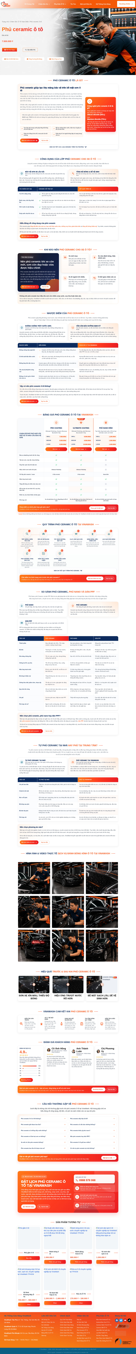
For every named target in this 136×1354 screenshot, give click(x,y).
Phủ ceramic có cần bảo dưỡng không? (82, 1124)
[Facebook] (117, 1320)
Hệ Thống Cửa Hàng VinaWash (17, 1316)
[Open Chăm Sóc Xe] (49, 4)
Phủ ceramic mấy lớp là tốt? (79, 1118)
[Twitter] (121, 1320)
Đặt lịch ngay (80, 449)
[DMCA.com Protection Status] (120, 1335)
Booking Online (26, 1080)
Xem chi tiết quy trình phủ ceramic (66, 570)
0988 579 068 (87, 1180)
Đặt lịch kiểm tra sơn (28, 140)
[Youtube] (125, 1320)
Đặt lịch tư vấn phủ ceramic (30, 731)
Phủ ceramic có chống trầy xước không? (34, 1130)
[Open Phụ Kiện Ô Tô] (65, 4)
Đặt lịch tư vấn (107, 1158)
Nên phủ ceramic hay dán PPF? (80, 1136)
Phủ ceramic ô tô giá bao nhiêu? (80, 1142)
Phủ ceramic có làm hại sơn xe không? (33, 1136)
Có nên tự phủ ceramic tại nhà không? (82, 1148)
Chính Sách (65, 1316)
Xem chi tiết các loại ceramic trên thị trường (66, 147)
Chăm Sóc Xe (83, 1316)
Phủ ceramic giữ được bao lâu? (31, 1124)
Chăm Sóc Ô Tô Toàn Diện (19, 22)
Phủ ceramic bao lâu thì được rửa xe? (33, 1148)
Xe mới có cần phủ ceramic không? (32, 1142)
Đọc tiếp (29, 1258)
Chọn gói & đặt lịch (97, 508)
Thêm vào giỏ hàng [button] (55, 1262)
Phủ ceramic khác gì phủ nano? (80, 1130)
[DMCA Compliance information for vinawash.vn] (122, 1328)
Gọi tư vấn (45, 140)
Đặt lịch (55, 449)
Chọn (29, 1304)
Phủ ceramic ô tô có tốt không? (31, 1118)
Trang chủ (5, 22)
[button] (11, 59)
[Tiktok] (129, 1320)
